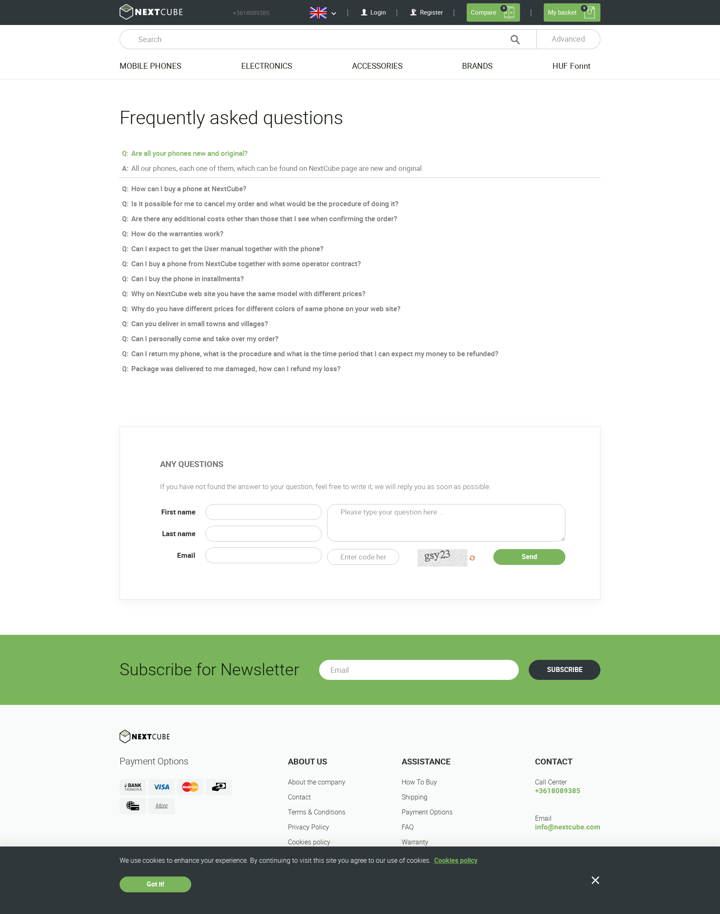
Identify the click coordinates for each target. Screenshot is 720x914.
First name (178, 512)
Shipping (415, 797)
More (161, 805)
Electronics (266, 66)
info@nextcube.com (567, 827)
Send (529, 557)
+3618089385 (251, 13)
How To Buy (419, 782)
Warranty (415, 842)
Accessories (377, 66)
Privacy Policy (308, 827)
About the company (316, 782)
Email (186, 555)
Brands (477, 66)
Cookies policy (309, 842)
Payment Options (427, 812)
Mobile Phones (150, 66)
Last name (178, 533)
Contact (299, 797)
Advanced (568, 39)
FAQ (408, 827)
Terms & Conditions (316, 812)
